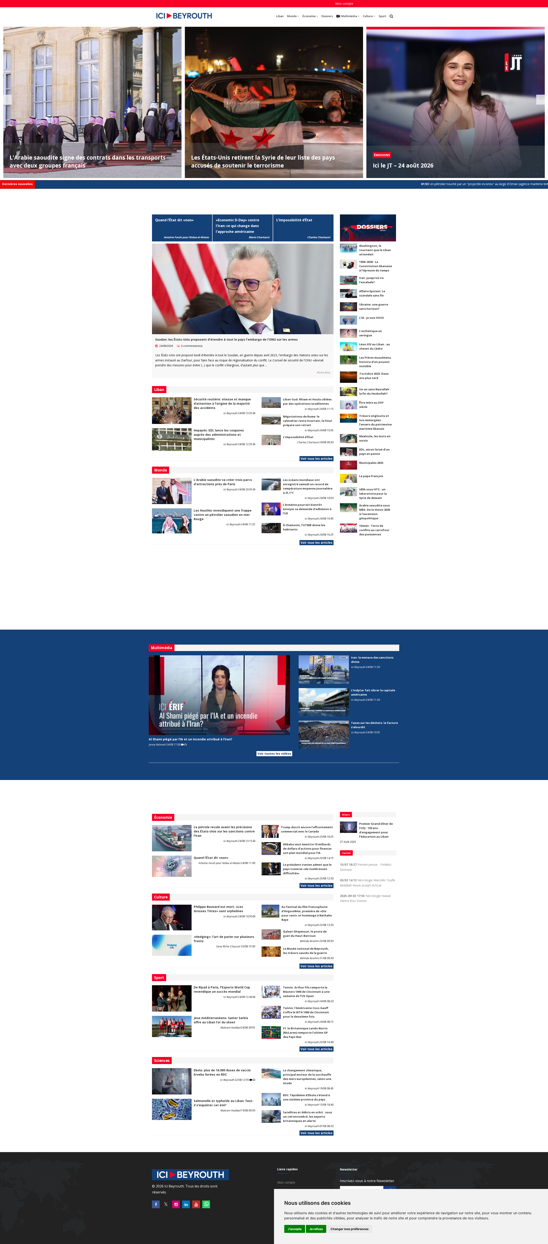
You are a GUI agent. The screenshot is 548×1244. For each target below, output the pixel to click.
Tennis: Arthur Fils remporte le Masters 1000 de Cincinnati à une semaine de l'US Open (306, 991)
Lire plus (324, 372)
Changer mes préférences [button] (350, 1229)
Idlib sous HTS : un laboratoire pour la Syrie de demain (373, 493)
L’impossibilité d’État (294, 220)
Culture (368, 16)
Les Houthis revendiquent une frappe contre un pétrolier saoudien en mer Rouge (223, 514)
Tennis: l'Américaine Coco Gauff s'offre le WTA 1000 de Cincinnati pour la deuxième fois (306, 1012)
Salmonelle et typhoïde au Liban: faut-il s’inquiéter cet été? (223, 1103)
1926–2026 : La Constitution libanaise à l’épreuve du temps (375, 266)
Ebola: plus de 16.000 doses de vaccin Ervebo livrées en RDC (222, 1072)
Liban (280, 16)
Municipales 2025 (371, 463)
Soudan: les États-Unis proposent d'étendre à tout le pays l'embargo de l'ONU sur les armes (226, 339)
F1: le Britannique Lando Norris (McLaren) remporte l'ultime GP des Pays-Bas (305, 1032)
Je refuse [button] (316, 1229)
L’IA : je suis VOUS (371, 318)
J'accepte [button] (295, 1229)
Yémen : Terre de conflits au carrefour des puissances (374, 530)
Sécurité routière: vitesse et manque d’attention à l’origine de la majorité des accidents (222, 403)
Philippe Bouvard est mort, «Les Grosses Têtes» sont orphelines (218, 909)
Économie (309, 16)
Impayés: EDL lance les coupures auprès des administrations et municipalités (219, 434)
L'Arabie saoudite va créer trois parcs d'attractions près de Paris (223, 482)
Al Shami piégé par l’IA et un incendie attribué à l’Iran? (190, 739)
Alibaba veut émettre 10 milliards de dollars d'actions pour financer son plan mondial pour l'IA (307, 848)
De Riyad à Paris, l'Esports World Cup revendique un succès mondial (222, 989)
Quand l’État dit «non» (174, 220)
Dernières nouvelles (17, 184)
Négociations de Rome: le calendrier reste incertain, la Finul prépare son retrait (307, 421)
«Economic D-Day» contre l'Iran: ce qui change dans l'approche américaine (237, 226)
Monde (292, 16)
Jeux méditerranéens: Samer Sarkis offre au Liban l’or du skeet (221, 1020)
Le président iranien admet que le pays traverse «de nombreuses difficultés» (307, 869)
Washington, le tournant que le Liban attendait (375, 250)
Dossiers (327, 16)
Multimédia (349, 16)
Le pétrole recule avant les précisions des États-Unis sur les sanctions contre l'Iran (224, 831)
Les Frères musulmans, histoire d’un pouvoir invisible (375, 362)
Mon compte (344, 3)
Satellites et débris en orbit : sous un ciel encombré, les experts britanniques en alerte (307, 1116)
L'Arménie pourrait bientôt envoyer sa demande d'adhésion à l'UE (307, 509)
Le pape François (371, 476)
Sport (382, 16)
